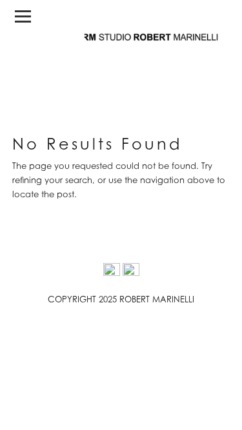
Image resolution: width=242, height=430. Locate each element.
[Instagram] (112, 271)
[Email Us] (131, 271)
